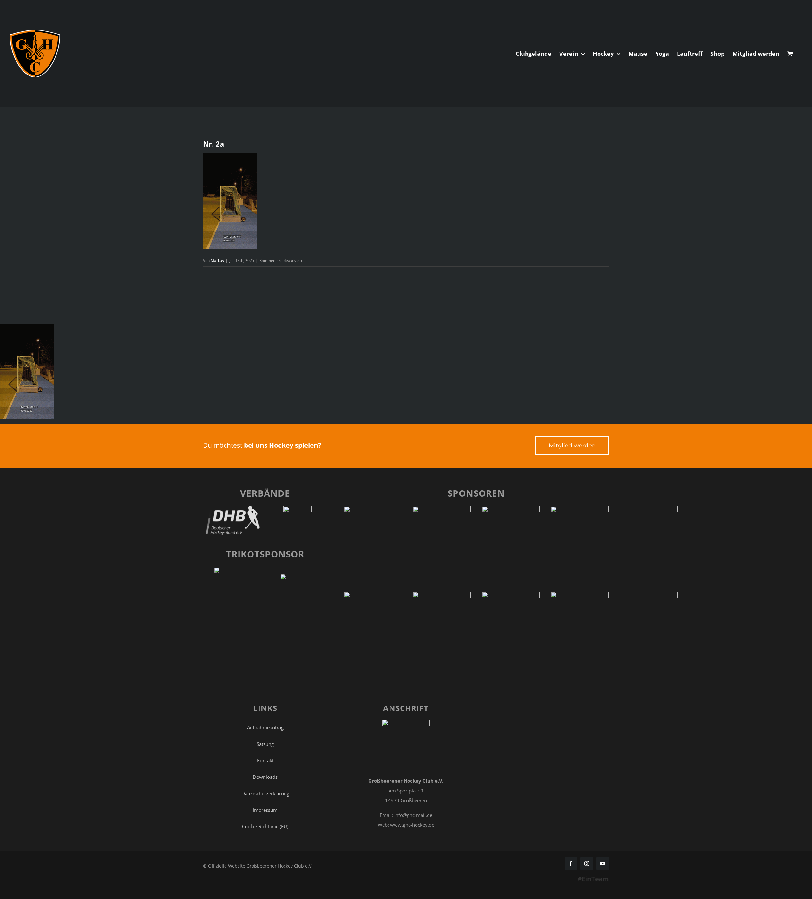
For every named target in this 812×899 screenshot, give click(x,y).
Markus (217, 260)
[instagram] (586, 863)
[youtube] (602, 863)
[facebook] (571, 863)
